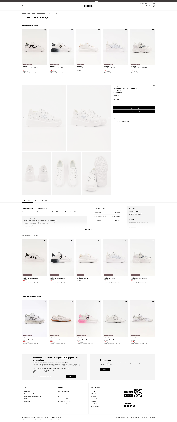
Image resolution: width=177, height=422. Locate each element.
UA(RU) (153, 417)
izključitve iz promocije (75, 365)
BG (127, 417)
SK (148, 417)
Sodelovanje (27, 401)
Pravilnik (33, 417)
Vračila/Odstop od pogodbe (97, 398)
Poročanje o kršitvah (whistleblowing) (32, 396)
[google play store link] (128, 392)
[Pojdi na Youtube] (131, 406)
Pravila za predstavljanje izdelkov (65, 403)
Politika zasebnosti (28, 398)
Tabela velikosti (132, 227)
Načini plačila (94, 393)
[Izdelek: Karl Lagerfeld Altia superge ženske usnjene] (61, 318)
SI (146, 417)
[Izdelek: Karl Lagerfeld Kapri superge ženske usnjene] (88, 47)
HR (136, 417)
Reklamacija (93, 396)
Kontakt (92, 408)
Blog (59, 396)
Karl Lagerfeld (117, 86)
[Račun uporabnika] (146, 6)
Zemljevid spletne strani (56, 417)
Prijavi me (71, 376)
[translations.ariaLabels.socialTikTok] (134, 406)
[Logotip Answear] (88, 5)
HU (138, 417)
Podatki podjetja (40, 417)
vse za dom (40, 6)
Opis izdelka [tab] (27, 200)
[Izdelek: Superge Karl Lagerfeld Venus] (142, 318)
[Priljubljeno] (150, 6)
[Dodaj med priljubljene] (45, 30)
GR (133, 417)
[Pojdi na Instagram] (128, 406)
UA (150, 417)
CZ (131, 417)
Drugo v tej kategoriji (134, 108)
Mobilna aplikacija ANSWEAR (64, 401)
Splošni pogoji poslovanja (63, 391)
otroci (33, 6)
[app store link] (128, 395)
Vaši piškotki (47, 417)
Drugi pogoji (60, 393)
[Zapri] (154, 1)
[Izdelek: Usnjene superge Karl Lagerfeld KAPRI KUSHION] (34, 318)
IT (140, 417)
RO (144, 417)
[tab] (42, 200)
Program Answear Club (29, 393)
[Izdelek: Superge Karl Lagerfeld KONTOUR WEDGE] (142, 47)
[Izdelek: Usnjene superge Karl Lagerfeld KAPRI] (34, 47)
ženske (24, 6)
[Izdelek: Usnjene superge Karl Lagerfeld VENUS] (115, 318)
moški (28, 6)
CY (129, 417)
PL (142, 417)
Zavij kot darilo (94, 403)
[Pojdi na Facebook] (125, 406)
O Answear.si (27, 391)
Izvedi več (105, 369)
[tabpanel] (88, 217)
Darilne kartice (94, 401)
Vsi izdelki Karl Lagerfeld (134, 111)
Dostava (93, 391)
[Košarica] (154, 6)
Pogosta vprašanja (95, 406)
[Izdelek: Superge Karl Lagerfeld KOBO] (115, 47)
